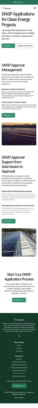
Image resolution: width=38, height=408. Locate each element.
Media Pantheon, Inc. (19, 394)
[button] (34, 7)
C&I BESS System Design (19, 365)
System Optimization (19, 376)
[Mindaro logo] (6, 8)
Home (19, 345)
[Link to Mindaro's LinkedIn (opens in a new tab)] (19, 335)
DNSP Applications (19, 373)
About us (19, 348)
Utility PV (19, 359)
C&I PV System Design (19, 362)
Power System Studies (19, 370)
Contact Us (19, 351)
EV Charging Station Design (19, 367)
